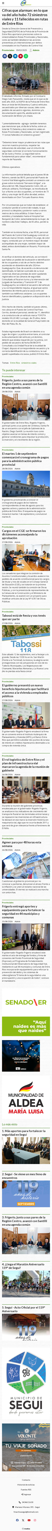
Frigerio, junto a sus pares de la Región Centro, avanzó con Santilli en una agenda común (24, 383)
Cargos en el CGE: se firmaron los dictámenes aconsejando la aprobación (24, 534)
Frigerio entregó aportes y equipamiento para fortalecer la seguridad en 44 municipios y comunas (23, 912)
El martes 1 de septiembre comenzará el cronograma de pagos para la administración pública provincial (25, 459)
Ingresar (27, 1494)
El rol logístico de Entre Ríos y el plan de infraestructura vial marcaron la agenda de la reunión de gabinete (25, 765)
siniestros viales (28, 362)
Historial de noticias (26, 1484)
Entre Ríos (15, 362)
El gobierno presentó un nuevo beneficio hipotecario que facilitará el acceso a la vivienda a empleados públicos (25, 690)
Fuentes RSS (26, 1489)
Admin (36, 50)
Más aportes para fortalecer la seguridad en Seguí (23, 1132)
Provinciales (8, 50)
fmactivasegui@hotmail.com (26, 1512)
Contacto (26, 1480)
